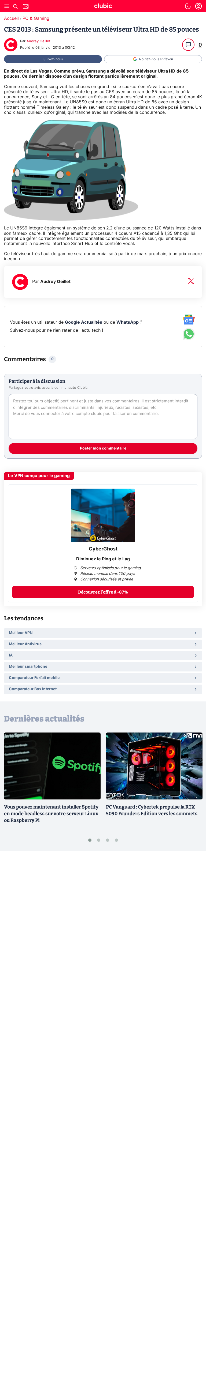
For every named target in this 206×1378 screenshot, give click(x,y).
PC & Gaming (36, 18)
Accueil (11, 18)
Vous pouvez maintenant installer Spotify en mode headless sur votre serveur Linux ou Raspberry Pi (51, 813)
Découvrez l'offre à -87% (103, 592)
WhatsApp (127, 322)
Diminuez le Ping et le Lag (103, 559)
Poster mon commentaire (103, 448)
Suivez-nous (53, 59)
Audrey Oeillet (38, 41)
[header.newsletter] (26, 7)
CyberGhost (103, 549)
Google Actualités (83, 322)
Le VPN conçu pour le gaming (39, 476)
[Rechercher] (15, 7)
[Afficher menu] (6, 6)
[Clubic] (103, 6)
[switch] (188, 6)
